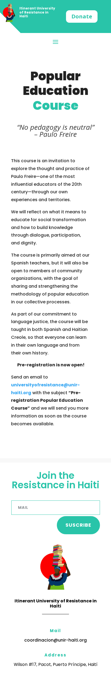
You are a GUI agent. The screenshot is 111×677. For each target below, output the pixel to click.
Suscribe (78, 525)
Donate (81, 16)
